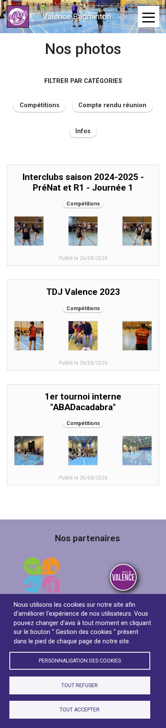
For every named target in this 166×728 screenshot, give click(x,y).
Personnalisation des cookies (80, 661)
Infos (83, 131)
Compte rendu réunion (112, 105)
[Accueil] (18, 17)
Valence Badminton (77, 16)
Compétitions (40, 105)
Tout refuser (79, 685)
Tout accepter (80, 710)
